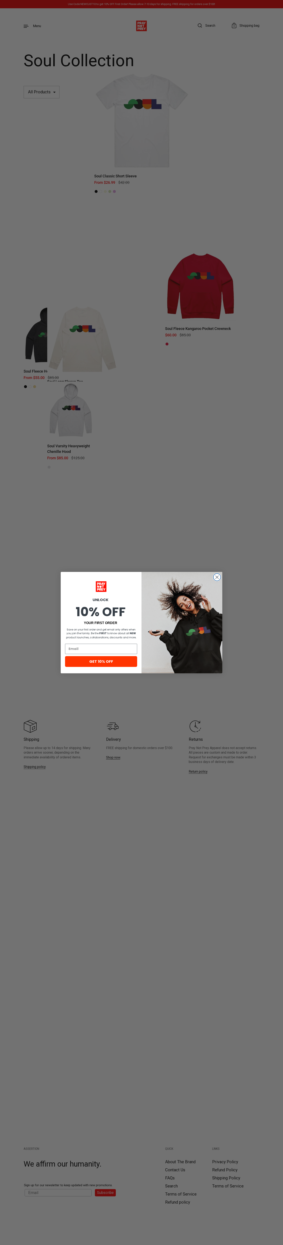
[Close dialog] (217, 577)
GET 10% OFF (101, 661)
